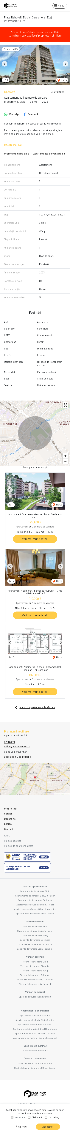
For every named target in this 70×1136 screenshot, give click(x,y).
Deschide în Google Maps (17, 756)
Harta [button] (63, 79)
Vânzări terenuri (35, 956)
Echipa (8, 823)
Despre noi (10, 818)
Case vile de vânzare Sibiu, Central (35, 944)
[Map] (35, 433)
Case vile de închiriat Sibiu (35, 1050)
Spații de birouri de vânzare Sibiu (35, 996)
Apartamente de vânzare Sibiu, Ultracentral (35, 909)
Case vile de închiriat (35, 1045)
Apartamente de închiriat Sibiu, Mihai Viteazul (35, 1029)
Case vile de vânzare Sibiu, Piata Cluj (35, 948)
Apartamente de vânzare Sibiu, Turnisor (35, 895)
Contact (8, 829)
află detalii (42, 1109)
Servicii (8, 813)
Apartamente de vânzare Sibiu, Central (35, 913)
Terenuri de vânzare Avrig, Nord (35, 984)
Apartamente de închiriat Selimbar (35, 1024)
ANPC (7, 835)
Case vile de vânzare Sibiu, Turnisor (35, 930)
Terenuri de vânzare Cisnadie (35, 966)
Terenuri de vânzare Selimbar (35, 975)
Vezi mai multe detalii (35, 539)
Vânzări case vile (35, 921)
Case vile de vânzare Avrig (35, 935)
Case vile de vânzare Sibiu (35, 926)
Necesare (20, 1117)
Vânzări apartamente (35, 886)
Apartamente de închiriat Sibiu (35, 1015)
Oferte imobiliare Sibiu (16, 153)
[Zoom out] (65, 461)
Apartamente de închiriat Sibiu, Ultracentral (35, 1037)
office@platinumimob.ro (17, 746)
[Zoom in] (65, 456)
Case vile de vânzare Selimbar (35, 939)
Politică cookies (12, 840)
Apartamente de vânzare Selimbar (35, 900)
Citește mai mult (13, 144)
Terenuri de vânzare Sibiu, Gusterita (35, 979)
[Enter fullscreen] (65, 405)
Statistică (37, 1117)
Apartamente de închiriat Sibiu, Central (35, 1020)
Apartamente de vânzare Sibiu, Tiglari (35, 904)
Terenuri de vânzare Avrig (35, 970)
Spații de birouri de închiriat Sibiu (35, 1063)
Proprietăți (10, 808)
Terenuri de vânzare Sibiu (35, 961)
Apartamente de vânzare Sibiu (50, 153)
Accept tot (47, 1126)
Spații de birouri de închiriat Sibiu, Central (35, 1067)
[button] (4, 64)
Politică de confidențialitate (18, 845)
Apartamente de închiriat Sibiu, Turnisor (35, 1033)
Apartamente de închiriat (35, 1010)
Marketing (54, 1117)
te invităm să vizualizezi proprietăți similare (35, 35)
